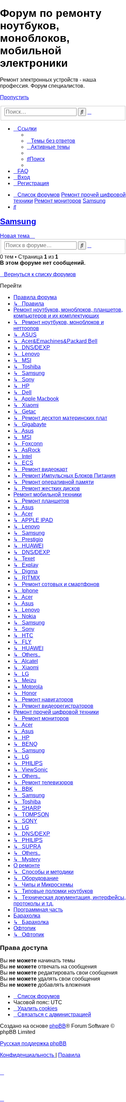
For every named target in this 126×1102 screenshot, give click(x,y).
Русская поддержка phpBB (33, 1043)
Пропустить (14, 97)
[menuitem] (51, 141)
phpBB (57, 1026)
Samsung (18, 221)
